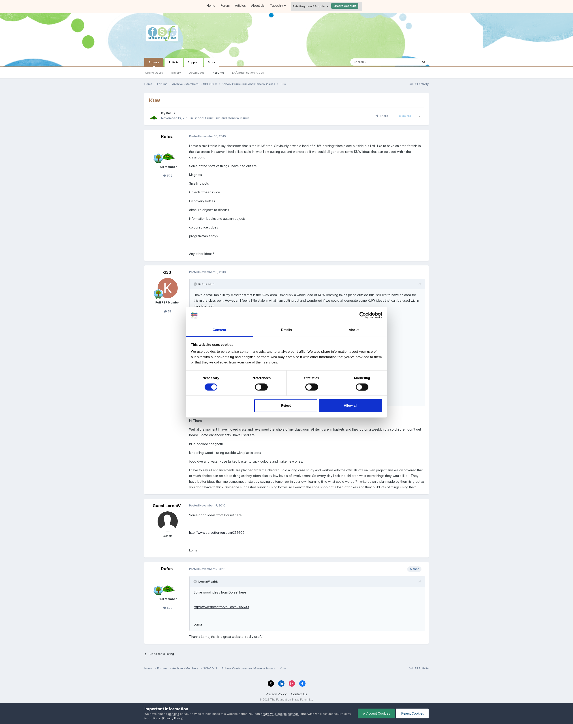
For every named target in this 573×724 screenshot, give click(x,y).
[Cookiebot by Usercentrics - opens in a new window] (362, 315)
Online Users (154, 72)
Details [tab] (286, 330)
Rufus (170, 113)
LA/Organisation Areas (248, 72)
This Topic (406, 62)
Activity (174, 62)
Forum (225, 5)
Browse (153, 62)
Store (211, 62)
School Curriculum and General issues (222, 118)
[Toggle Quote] (196, 284)
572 (169, 175)
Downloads (197, 72)
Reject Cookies (412, 713)
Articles (240, 5)
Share (383, 115)
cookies (173, 713)
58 (169, 311)
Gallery (176, 72)
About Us (258, 5)
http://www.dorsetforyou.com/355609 (216, 532)
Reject (286, 406)
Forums (218, 72)
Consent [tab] (219, 330)
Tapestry (277, 5)
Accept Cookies (378, 713)
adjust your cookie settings (280, 713)
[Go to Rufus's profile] (154, 116)
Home (211, 5)
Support (193, 62)
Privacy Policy (276, 694)
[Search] (424, 62)
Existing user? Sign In (310, 6)
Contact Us (299, 694)
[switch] (261, 387)
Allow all (350, 406)
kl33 (166, 272)
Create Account (345, 6)
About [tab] (354, 330)
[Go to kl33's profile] (168, 288)
